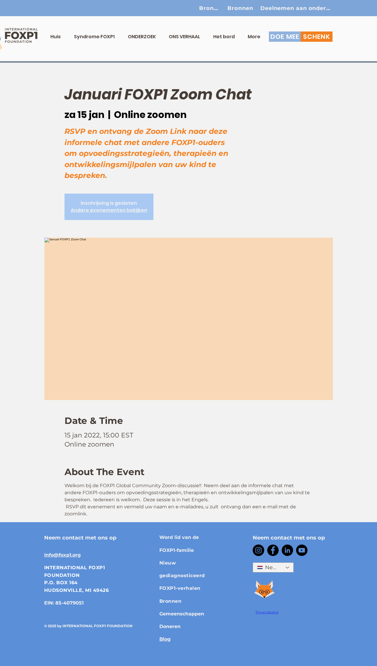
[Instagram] (258, 550)
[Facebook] (273, 550)
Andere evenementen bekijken (109, 210)
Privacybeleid (267, 612)
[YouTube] (301, 550)
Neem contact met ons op (80, 538)
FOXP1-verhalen (180, 588)
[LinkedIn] (287, 550)
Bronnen (170, 601)
